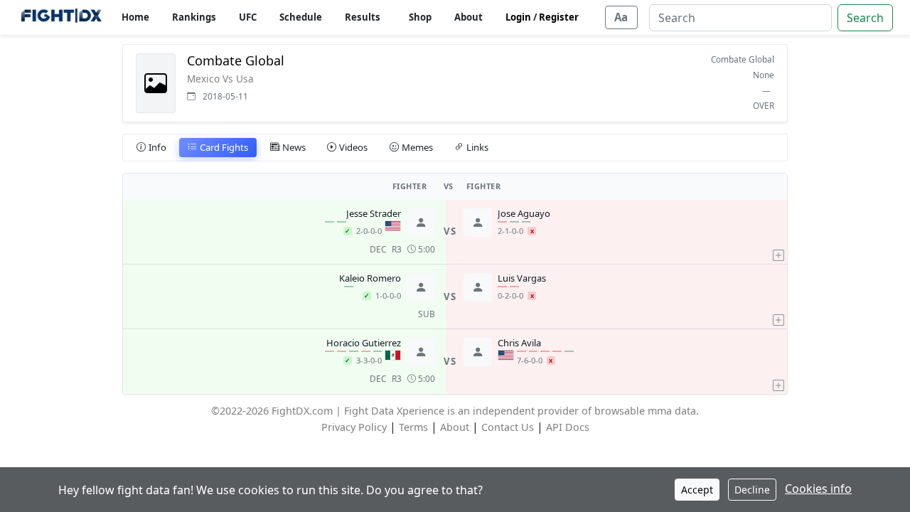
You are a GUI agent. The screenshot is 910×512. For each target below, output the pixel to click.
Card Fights (224, 147)
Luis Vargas (522, 278)
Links (477, 147)
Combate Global (742, 59)
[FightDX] (61, 17)
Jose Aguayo (524, 214)
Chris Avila (519, 343)
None (763, 74)
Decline (752, 489)
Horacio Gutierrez (363, 343)
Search (865, 18)
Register (559, 17)
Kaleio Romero (370, 278)
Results (362, 17)
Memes (417, 147)
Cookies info (818, 488)
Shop (420, 17)
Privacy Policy (354, 427)
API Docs (567, 427)
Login (518, 17)
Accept (697, 489)
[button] (778, 232)
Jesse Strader (373, 214)
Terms (413, 427)
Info (157, 147)
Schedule (300, 17)
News (294, 147)
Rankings (194, 17)
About (468, 17)
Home (135, 17)
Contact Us (507, 427)
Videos (353, 147)
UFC (248, 17)
